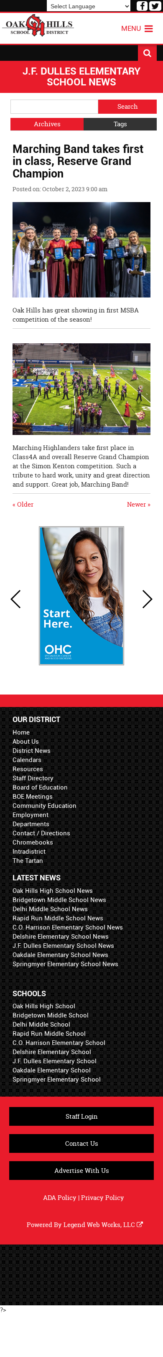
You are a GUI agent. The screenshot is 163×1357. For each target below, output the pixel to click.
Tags (120, 124)
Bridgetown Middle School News (59, 900)
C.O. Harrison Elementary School (59, 1043)
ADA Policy (59, 1197)
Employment (30, 815)
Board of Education (40, 787)
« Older (23, 504)
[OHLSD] (38, 24)
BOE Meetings (33, 796)
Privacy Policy (102, 1197)
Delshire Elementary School (52, 1052)
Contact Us (81, 1143)
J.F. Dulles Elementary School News (63, 946)
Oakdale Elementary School (52, 1070)
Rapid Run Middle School (49, 1033)
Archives (47, 124)
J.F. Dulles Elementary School (55, 1061)
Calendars (27, 760)
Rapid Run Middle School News (58, 918)
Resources (28, 769)
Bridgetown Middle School (51, 1015)
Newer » (138, 504)
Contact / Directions (41, 833)
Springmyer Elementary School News (65, 964)
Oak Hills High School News (53, 891)
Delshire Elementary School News (61, 936)
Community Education (44, 806)
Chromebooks (33, 842)
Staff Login (82, 1116)
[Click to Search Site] (147, 53)
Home (21, 732)
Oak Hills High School (44, 1006)
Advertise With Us (81, 1170)
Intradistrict (29, 851)
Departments (31, 824)
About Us (26, 741)
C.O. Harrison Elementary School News (68, 927)
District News (32, 751)
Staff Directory (33, 778)
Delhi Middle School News (50, 909)
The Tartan (28, 861)
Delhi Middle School (41, 1024)
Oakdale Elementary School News (60, 955)
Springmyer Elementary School (57, 1079)
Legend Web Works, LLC (100, 1224)
